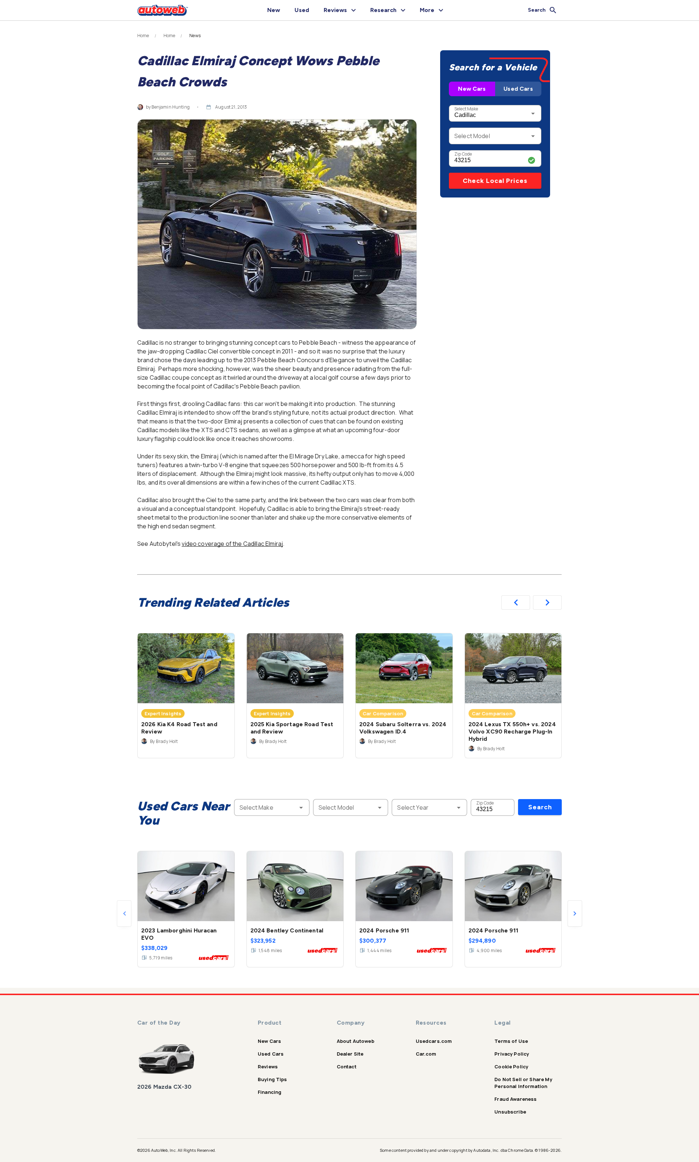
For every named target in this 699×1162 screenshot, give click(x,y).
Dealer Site (350, 1054)
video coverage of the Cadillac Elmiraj (232, 544)
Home (143, 36)
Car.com (426, 1054)
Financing (269, 1092)
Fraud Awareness (515, 1099)
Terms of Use (511, 1041)
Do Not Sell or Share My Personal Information (523, 1082)
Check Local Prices (495, 181)
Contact (346, 1066)
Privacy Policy (511, 1054)
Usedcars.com (434, 1041)
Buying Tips (272, 1079)
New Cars (472, 88)
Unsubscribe (510, 1111)
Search (540, 807)
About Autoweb (355, 1041)
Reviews (268, 1066)
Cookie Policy (511, 1066)
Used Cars (518, 88)
